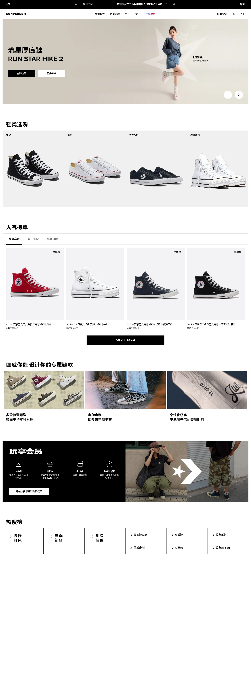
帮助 (242, 4)
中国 (8, 4)
